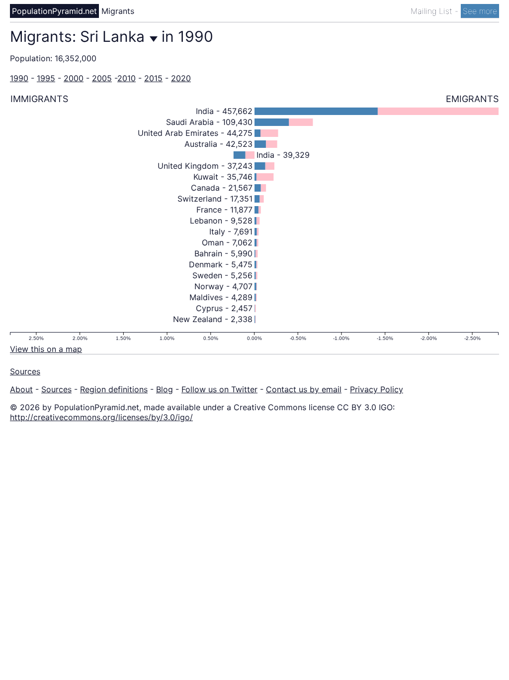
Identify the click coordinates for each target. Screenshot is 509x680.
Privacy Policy (376, 389)
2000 (74, 78)
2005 (102, 78)
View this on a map (46, 349)
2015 (153, 78)
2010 (126, 78)
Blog (164, 389)
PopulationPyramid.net (54, 11)
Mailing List (433, 11)
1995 (46, 78)
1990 (19, 78)
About (21, 389)
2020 (181, 78)
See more (480, 11)
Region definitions (114, 389)
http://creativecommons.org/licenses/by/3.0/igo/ (101, 417)
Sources (25, 371)
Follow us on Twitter (219, 389)
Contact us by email (303, 389)
